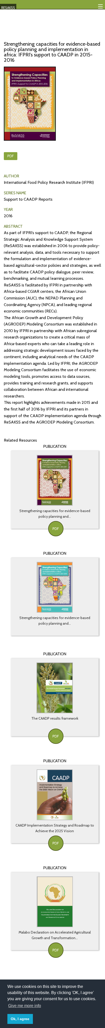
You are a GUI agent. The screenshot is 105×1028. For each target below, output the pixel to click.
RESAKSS (8, 8)
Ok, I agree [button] (20, 1019)
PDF (10, 156)
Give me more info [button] (24, 1005)
